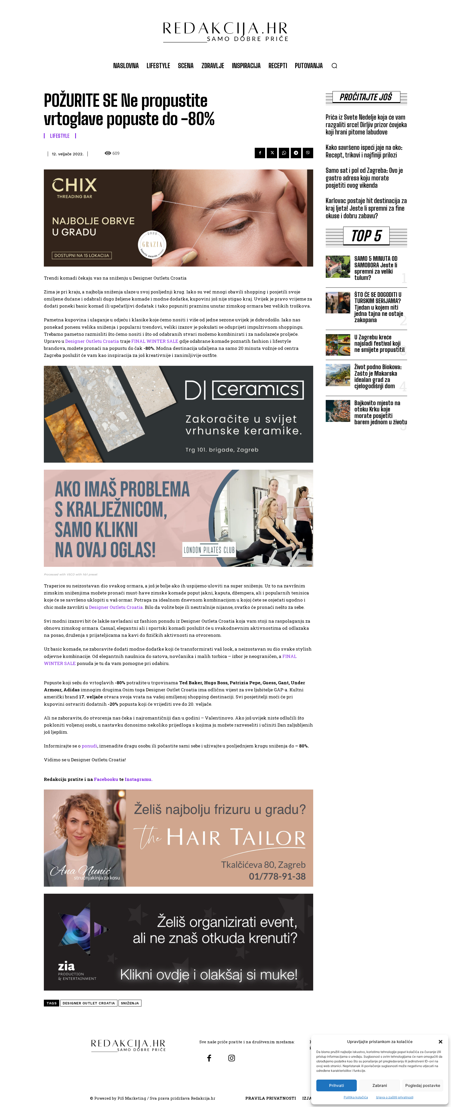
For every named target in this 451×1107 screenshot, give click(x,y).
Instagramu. (138, 779)
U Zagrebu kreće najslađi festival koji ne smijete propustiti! (379, 343)
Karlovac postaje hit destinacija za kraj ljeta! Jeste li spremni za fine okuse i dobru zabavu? (366, 208)
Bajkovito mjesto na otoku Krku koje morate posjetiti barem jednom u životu (380, 412)
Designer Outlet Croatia (89, 1003)
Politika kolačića (356, 1097)
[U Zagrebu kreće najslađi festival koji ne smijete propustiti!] (338, 345)
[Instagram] (231, 1058)
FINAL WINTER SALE (154, 341)
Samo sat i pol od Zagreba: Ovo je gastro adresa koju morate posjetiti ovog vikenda (364, 178)
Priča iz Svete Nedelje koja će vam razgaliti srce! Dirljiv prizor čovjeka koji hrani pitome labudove (366, 124)
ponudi (89, 746)
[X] (272, 153)
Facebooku (106, 779)
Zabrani (379, 1085)
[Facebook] (260, 153)
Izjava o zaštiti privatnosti (394, 1097)
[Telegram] (296, 153)
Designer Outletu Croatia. (116, 607)
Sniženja (130, 1003)
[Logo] (225, 29)
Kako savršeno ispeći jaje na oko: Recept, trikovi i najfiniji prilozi (364, 151)
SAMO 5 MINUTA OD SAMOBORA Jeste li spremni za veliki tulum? (375, 268)
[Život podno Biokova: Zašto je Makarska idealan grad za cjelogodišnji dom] (338, 375)
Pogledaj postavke (422, 1085)
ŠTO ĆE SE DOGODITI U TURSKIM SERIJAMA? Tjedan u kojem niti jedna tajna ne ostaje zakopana (378, 307)
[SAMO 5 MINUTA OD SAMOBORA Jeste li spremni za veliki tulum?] (338, 267)
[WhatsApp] (284, 153)
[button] (440, 1041)
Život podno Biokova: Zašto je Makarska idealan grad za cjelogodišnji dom (378, 376)
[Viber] (308, 153)
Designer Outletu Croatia (92, 341)
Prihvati (336, 1085)
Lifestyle (60, 135)
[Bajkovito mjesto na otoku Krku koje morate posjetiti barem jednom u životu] (338, 411)
